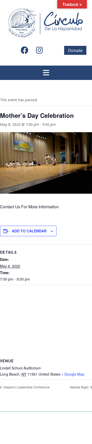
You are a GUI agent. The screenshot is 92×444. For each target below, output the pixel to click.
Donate (75, 50)
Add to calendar (29, 230)
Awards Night (79, 387)
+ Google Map (72, 374)
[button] (46, 73)
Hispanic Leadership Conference (26, 387)
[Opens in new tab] (26, 51)
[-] (46, 23)
